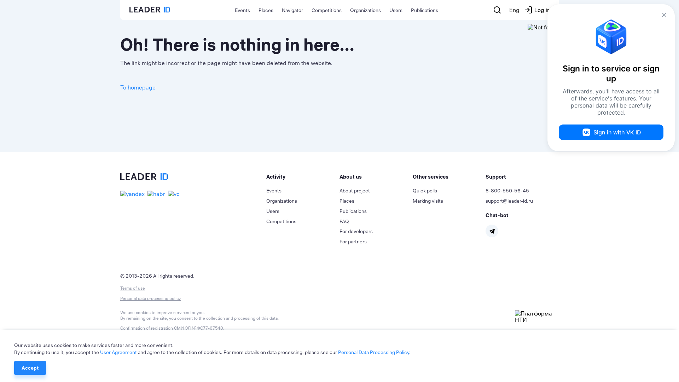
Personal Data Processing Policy (373, 352)
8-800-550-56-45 (507, 190)
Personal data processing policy (150, 298)
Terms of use (132, 288)
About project (355, 190)
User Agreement (118, 352)
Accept (30, 368)
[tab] (303, 176)
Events (242, 10)
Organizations (365, 10)
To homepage (138, 87)
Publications (424, 10)
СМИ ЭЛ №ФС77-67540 (198, 328)
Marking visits (428, 201)
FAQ (344, 221)
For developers (356, 231)
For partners (353, 241)
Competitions (327, 10)
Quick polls (425, 190)
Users (395, 10)
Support (496, 176)
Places (266, 10)
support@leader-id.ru (509, 201)
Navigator (292, 10)
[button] (303, 176)
